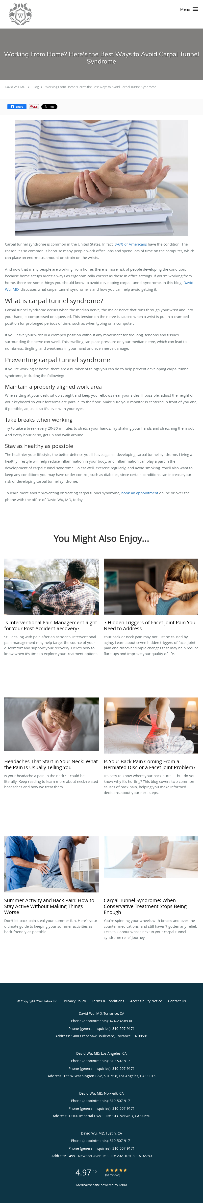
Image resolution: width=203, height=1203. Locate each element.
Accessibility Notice (146, 1001)
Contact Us (177, 1001)
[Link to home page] (16, 14)
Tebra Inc (50, 1001)
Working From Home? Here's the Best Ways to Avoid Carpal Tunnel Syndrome (100, 87)
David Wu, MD (15, 87)
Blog (35, 87)
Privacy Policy (75, 1001)
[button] (195, 9)
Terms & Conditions (108, 1001)
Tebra (123, 1185)
